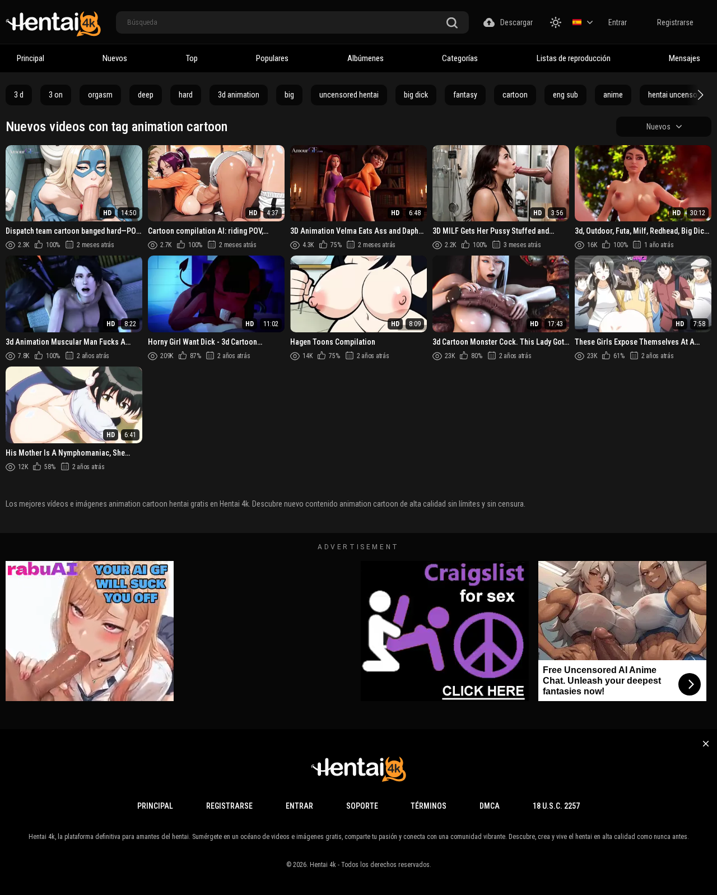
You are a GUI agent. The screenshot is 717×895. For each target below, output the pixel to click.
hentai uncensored (677, 94)
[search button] (452, 23)
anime (613, 94)
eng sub (565, 94)
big (289, 94)
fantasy (465, 94)
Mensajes (684, 58)
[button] (699, 94)
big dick (416, 94)
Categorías (460, 58)
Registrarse (675, 22)
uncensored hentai (349, 94)
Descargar (516, 22)
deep (145, 94)
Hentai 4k (323, 865)
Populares (272, 58)
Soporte (362, 805)
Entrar (617, 22)
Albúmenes (365, 58)
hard (186, 94)
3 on (56, 94)
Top (192, 58)
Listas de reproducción (574, 58)
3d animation (238, 94)
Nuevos (115, 58)
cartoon (515, 94)
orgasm (100, 94)
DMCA (489, 805)
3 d (19, 94)
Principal (30, 58)
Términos (428, 805)
